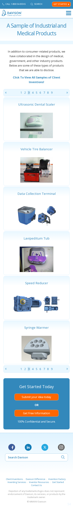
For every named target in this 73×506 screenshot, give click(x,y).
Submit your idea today (36, 397)
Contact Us (36, 485)
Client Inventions (14, 479)
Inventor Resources (39, 482)
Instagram (61, 447)
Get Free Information (36, 413)
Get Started (60, 4)
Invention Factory (57, 479)
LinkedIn (28, 447)
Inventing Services (17, 482)
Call (15, 3)
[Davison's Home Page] (12, 13)
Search (38, 4)
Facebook (11, 447)
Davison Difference (35, 479)
